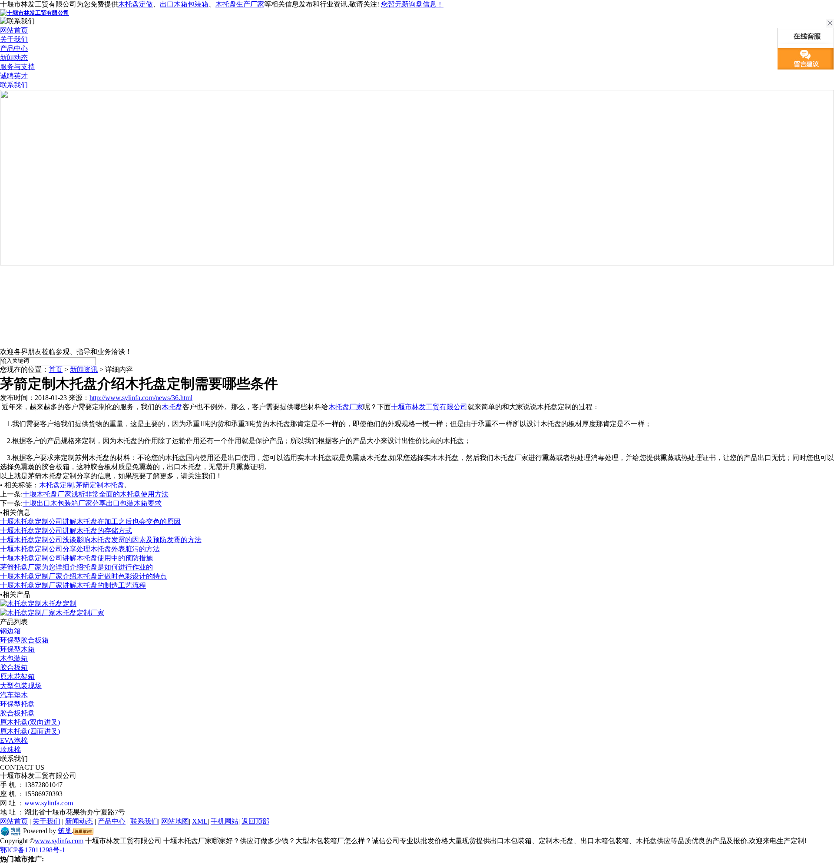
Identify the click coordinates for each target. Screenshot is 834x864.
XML (200, 821)
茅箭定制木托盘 (100, 485)
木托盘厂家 (345, 406)
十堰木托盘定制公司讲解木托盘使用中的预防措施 (76, 558)
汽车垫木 (14, 694)
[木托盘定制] (21, 603)
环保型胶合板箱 (24, 640)
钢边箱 (10, 631)
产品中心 (14, 48)
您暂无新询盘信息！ (412, 4)
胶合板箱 (14, 667)
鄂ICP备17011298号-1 (32, 850)
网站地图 (175, 821)
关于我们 (14, 39)
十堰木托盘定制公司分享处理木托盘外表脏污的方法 (80, 549)
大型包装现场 (21, 685)
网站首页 (14, 30)
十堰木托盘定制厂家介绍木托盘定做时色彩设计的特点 (83, 576)
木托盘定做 (135, 4)
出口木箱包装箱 (184, 4)
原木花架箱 (17, 676)
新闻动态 (14, 57)
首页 (56, 369)
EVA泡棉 (14, 740)
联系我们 (14, 85)
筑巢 (65, 830)
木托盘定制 (56, 485)
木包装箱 (14, 658)
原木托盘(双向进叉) (30, 722)
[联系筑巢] (10, 830)
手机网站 (224, 821)
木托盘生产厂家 (239, 4)
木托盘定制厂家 (80, 612)
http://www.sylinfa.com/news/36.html (140, 397)
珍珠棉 (10, 749)
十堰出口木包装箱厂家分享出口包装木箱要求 (92, 503)
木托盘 (172, 406)
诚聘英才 (14, 75)
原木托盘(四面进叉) (30, 731)
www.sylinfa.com (48, 803)
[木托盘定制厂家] (28, 612)
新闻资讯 (84, 369)
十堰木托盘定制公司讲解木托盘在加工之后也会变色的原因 (90, 521)
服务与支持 (17, 66)
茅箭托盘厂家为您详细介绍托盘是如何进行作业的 (76, 567)
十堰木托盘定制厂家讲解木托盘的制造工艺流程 (73, 585)
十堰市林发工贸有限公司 (429, 406)
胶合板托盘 (17, 713)
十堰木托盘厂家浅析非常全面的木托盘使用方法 (96, 494)
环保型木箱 (17, 649)
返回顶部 (255, 821)
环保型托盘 (17, 704)
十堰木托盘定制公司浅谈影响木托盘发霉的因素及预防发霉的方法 (101, 539)
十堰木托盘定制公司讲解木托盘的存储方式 (66, 530)
